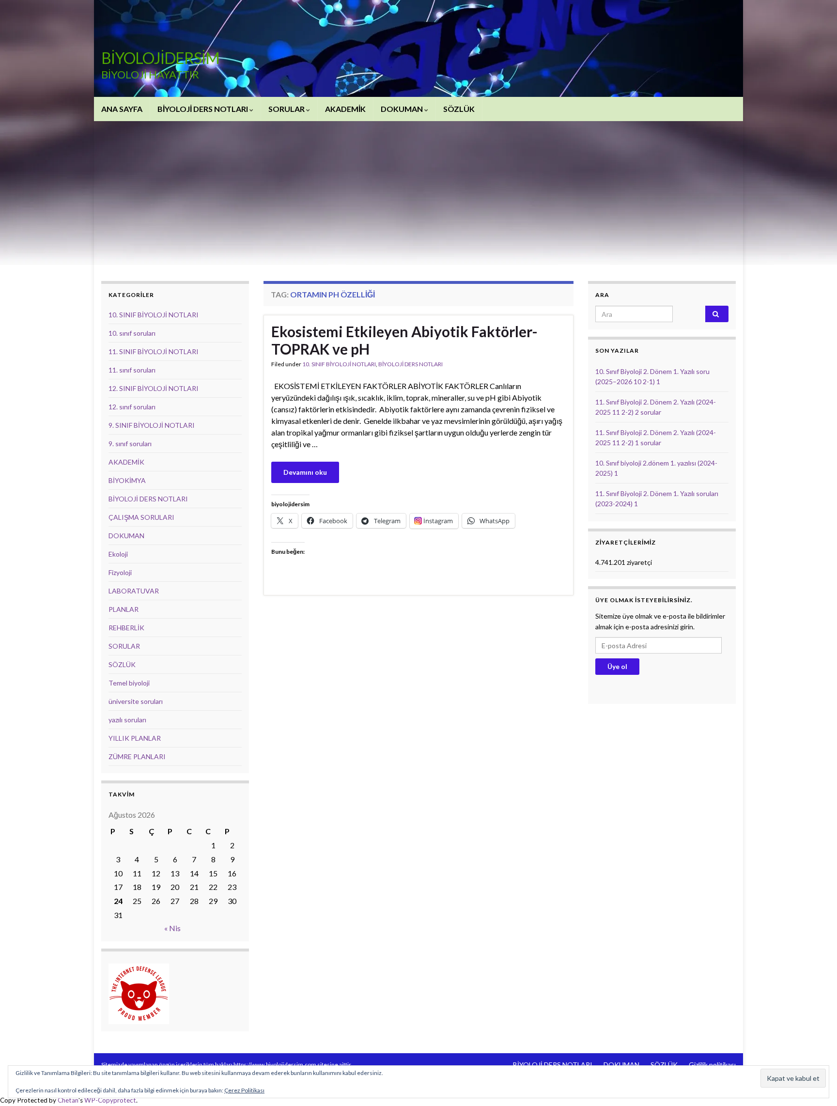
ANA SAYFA (121, 108)
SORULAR (287, 108)
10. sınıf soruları (131, 333)
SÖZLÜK (459, 108)
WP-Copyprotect (110, 1100)
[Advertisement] (418, 194)
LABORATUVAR (133, 591)
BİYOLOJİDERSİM (160, 57)
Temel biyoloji (129, 683)
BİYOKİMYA (127, 480)
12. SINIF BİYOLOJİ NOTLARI (153, 388)
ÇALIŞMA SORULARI (141, 517)
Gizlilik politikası (712, 1064)
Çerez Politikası (244, 1090)
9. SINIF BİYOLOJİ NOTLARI (151, 425)
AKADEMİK (345, 108)
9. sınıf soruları (130, 443)
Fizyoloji (120, 572)
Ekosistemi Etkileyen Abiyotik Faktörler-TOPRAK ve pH (404, 340)
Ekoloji (118, 554)
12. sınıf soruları (131, 407)
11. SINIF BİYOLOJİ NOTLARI (153, 351)
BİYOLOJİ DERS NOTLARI (203, 108)
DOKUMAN (402, 108)
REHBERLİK (126, 627)
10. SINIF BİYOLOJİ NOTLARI (339, 364)
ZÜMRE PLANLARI (137, 756)
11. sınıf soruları (131, 370)
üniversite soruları (135, 701)
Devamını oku (305, 472)
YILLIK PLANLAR (134, 738)
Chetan (68, 1100)
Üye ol (617, 666)
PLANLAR (123, 609)
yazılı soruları (127, 720)
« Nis (172, 928)
